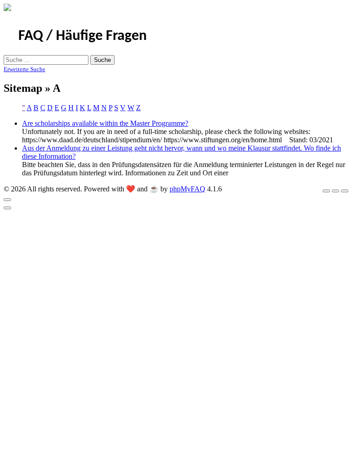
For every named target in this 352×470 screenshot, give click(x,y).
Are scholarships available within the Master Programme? (105, 123)
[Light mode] (326, 191)
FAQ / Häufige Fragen (82, 36)
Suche (102, 59)
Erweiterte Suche (24, 69)
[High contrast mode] (344, 191)
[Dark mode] (335, 191)
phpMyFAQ (187, 189)
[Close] (7, 199)
